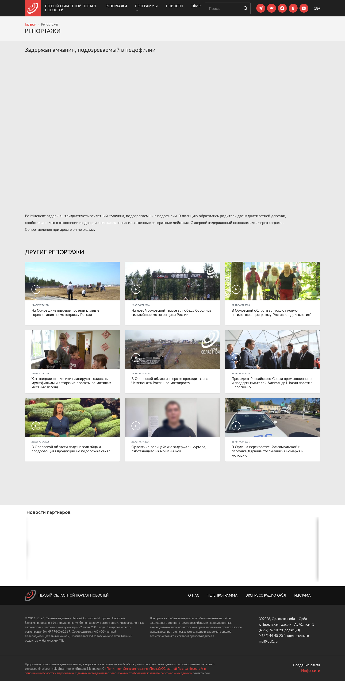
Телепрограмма (222, 595)
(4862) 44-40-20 (271, 636)
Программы (146, 6)
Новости (174, 6)
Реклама (302, 595)
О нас (193, 595)
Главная (30, 24)
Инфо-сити (310, 670)
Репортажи (116, 6)
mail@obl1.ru (268, 641)
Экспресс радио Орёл (266, 595)
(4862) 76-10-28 (271, 630)
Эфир (195, 6)
